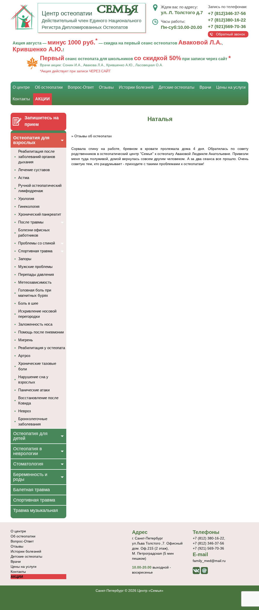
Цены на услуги (231, 87)
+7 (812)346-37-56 (227, 13)
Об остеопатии (49, 87)
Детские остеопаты (177, 87)
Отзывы (106, 87)
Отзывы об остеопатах (93, 136)
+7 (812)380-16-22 (227, 19)
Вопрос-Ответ (81, 87)
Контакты (21, 99)
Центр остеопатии (68, 13)
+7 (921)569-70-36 (227, 26)
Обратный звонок (230, 34)
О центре (21, 87)
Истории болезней (136, 87)
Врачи (205, 87)
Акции (42, 99)
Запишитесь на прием (42, 121)
